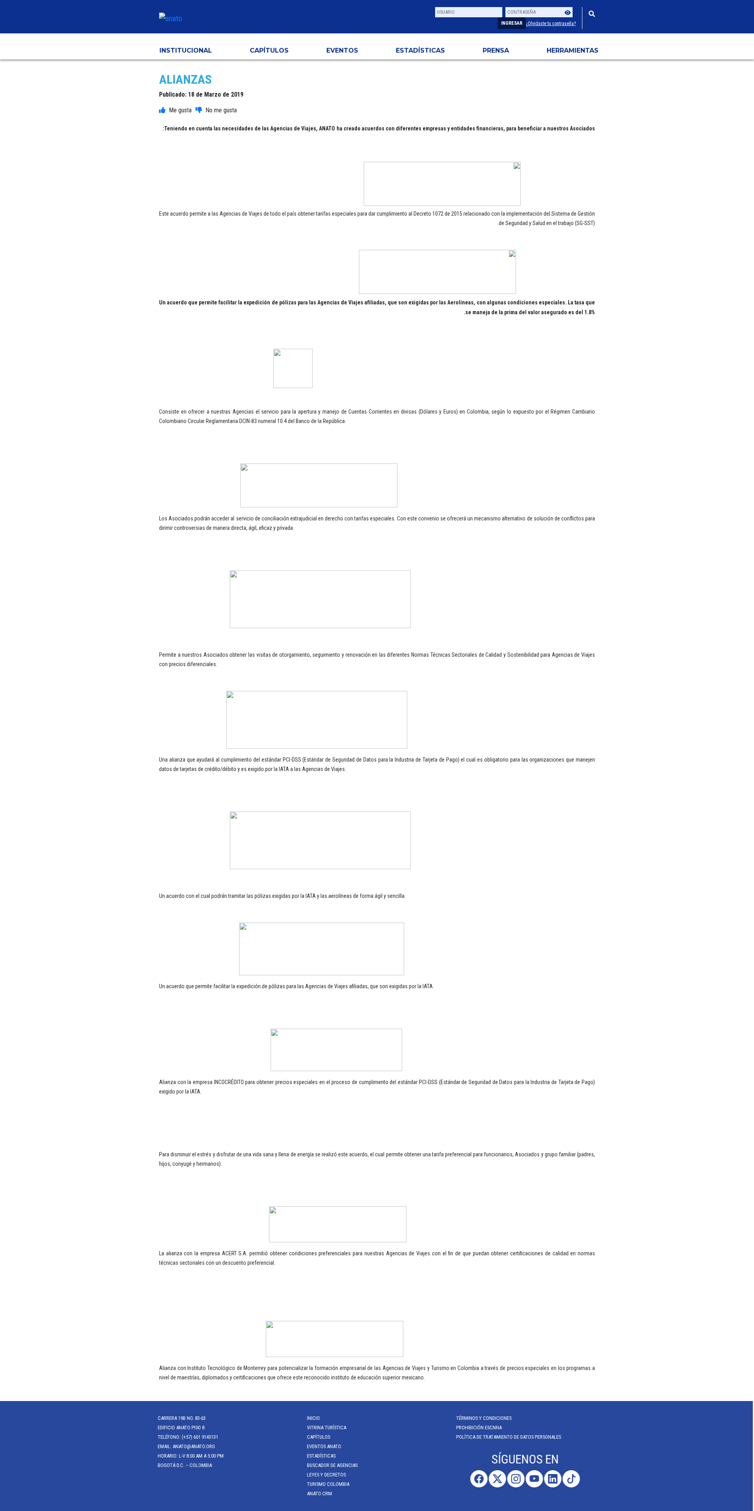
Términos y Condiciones (485, 1418)
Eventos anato (325, 1446)
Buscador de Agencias (333, 1465)
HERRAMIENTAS (572, 50)
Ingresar (511, 23)
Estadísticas (420, 50)
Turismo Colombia (329, 1484)
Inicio (314, 1418)
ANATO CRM (320, 1493)
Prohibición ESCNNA (480, 1427)
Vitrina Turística (328, 1427)
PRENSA (496, 50)
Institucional (185, 50)
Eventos (342, 50)
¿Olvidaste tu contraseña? (551, 23)
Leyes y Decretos (327, 1475)
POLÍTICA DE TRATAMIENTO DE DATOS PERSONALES (510, 1437)
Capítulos (269, 50)
